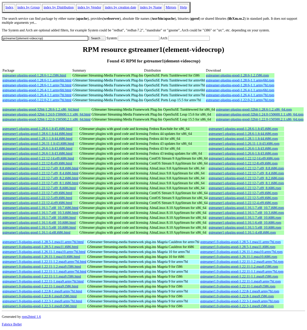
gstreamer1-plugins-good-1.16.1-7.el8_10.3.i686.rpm (246, 213)
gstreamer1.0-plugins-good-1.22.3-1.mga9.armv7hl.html (42, 301)
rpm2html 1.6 (31, 317)
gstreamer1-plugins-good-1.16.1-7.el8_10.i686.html (39, 218)
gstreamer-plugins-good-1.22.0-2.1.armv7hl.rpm (240, 100)
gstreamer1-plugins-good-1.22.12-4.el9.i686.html (37, 203)
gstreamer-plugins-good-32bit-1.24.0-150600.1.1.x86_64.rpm (259, 114)
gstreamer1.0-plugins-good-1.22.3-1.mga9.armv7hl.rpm (239, 301)
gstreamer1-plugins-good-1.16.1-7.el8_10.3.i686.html (40, 213)
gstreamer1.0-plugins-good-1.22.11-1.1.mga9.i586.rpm (239, 276)
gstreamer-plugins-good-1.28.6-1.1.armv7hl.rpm (240, 85)
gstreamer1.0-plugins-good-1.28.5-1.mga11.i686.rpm (237, 247)
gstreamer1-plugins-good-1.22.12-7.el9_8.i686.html (39, 188)
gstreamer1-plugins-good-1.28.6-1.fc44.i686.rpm (243, 134)
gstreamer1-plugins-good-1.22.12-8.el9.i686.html (37, 163)
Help (183, 7)
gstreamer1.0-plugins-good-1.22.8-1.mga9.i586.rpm (237, 296)
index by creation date (120, 7)
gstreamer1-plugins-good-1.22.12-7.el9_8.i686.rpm (245, 188)
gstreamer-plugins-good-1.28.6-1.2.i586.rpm (237, 75)
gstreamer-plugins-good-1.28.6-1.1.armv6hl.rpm (240, 80)
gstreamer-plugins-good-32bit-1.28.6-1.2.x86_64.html (40, 109)
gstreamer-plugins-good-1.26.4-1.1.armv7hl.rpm (240, 95)
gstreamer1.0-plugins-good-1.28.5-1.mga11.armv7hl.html (43, 242)
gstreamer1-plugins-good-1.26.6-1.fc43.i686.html (37, 148)
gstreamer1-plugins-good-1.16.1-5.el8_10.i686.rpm (245, 227)
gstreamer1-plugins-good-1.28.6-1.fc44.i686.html (37, 134)
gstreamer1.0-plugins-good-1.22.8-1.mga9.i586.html (39, 296)
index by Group (28, 7)
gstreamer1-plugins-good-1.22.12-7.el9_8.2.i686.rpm (246, 178)
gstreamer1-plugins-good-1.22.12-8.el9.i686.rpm (243, 163)
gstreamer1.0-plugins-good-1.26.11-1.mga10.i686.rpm (238, 257)
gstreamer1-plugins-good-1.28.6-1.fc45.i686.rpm (243, 129)
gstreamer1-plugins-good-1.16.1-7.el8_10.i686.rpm (245, 218)
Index (9, 7)
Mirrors (171, 7)
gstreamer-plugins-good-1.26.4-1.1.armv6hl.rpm (240, 90)
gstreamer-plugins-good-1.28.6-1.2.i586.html (34, 75)
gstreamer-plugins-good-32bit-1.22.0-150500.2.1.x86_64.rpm (259, 119)
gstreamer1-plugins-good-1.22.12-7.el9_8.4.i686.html (40, 173)
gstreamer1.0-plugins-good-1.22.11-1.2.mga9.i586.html (41, 266)
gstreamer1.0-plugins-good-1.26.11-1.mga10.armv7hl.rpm (241, 252)
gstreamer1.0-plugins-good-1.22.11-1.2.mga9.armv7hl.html (44, 262)
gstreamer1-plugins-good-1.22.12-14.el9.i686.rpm (244, 158)
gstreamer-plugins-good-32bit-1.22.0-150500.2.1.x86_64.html (46, 119)
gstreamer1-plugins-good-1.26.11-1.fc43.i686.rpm (244, 143)
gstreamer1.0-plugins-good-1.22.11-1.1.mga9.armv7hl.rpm (241, 271)
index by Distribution (59, 7)
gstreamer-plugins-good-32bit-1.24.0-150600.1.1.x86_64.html (46, 114)
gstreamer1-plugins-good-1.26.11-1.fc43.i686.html (38, 143)
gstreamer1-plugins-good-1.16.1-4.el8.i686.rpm (242, 232)
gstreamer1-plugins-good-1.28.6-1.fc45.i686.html (37, 129)
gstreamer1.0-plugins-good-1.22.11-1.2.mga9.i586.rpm (239, 266)
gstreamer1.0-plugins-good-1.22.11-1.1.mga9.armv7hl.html (44, 271)
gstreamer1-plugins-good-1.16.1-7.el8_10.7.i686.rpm (246, 208)
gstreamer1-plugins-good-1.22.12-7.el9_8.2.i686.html (40, 178)
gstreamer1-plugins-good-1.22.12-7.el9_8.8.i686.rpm (246, 168)
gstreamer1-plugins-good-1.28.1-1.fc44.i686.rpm (243, 139)
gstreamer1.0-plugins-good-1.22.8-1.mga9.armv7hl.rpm (239, 291)
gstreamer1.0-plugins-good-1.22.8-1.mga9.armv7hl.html (42, 291)
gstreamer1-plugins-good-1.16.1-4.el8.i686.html (36, 232)
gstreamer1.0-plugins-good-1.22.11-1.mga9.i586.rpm (237, 286)
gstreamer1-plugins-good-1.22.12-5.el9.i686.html (37, 198)
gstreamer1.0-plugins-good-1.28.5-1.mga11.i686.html (40, 247)
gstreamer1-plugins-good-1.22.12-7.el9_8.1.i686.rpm (246, 183)
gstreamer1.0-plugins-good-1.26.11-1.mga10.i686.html (41, 257)
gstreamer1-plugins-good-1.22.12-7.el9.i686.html (37, 193)
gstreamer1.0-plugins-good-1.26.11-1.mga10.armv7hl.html (43, 252)
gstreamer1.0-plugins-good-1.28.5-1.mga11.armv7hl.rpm (240, 242)
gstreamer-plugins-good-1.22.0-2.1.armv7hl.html (36, 100)
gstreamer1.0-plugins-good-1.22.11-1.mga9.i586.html (40, 286)
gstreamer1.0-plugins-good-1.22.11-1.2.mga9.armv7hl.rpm (241, 262)
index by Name (151, 7)
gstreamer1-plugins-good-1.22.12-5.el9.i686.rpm (243, 198)
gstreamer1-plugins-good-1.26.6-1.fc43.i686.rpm (243, 148)
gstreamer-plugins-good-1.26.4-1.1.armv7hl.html (36, 95)
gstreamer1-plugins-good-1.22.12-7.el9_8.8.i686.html (40, 168)
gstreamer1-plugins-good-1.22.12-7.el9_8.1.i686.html (40, 183)
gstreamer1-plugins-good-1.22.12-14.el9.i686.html (38, 158)
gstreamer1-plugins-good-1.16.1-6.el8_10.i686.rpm (245, 222)
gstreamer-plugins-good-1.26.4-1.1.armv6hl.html (36, 90)
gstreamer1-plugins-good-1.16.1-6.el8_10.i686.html (39, 222)
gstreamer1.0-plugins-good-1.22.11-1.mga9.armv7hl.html (43, 281)
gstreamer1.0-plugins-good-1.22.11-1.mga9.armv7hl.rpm (240, 281)
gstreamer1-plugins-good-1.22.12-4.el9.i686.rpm (243, 203)
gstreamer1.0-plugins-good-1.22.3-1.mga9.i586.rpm (237, 306)
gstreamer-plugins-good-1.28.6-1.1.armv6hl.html (36, 80)
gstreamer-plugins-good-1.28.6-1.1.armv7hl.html (36, 85)
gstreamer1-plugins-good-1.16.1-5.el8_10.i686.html (39, 227)
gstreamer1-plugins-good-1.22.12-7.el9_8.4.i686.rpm (246, 173)
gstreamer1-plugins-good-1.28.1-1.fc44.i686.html (37, 139)
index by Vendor (89, 7)
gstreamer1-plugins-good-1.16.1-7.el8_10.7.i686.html (40, 208)
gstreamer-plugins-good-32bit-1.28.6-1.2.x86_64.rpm (254, 109)
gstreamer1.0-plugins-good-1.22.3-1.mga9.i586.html (39, 306)
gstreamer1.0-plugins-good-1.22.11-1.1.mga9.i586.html (41, 276)
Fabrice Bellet (12, 324)
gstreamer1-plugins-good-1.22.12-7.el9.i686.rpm (243, 193)
